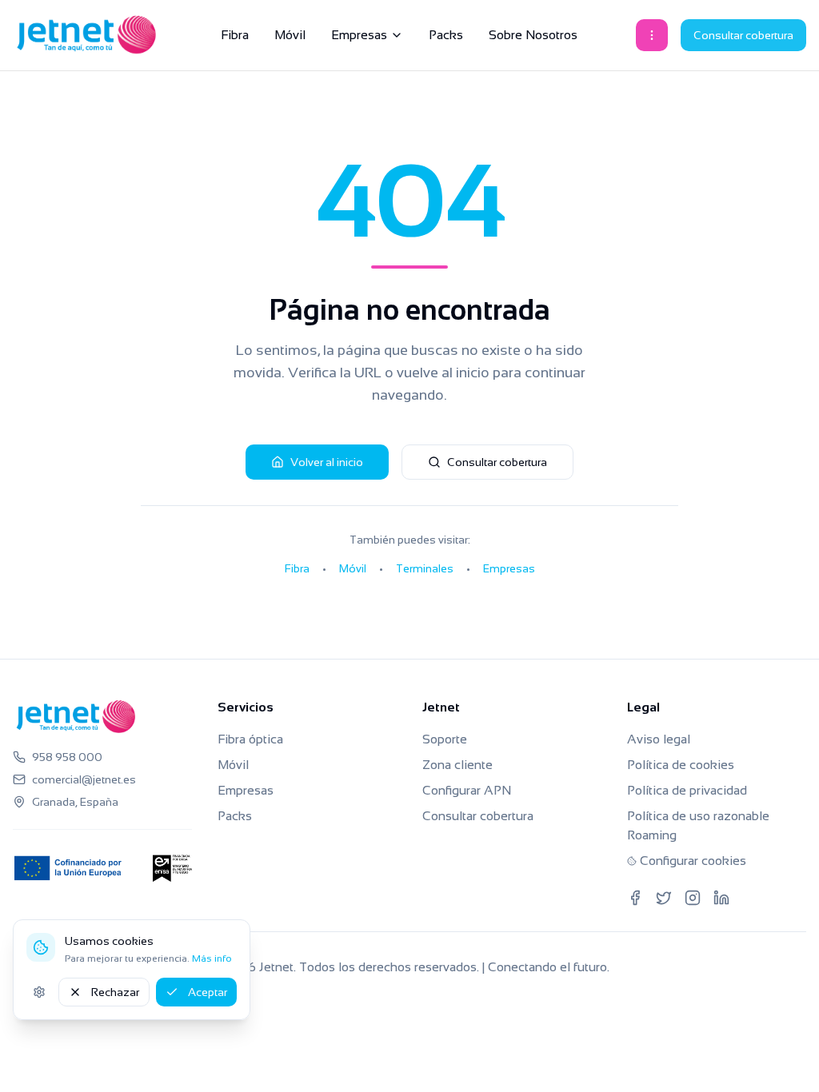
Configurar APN (466, 790)
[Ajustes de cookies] (39, 992)
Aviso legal (658, 739)
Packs (446, 35)
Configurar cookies (693, 860)
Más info (212, 958)
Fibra (235, 35)
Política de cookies (680, 764)
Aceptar (207, 992)
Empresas (359, 35)
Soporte (444, 739)
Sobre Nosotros (533, 35)
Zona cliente (457, 764)
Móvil (290, 35)
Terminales (424, 568)
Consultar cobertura (743, 35)
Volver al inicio (326, 462)
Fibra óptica (250, 739)
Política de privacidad (687, 790)
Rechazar (115, 992)
